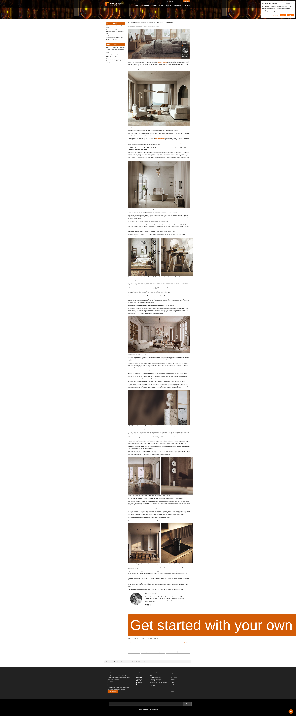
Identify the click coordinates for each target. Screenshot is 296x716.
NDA (151, 675)
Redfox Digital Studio (181, 143)
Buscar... (106, 703)
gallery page (167, 571)
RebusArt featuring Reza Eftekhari (114, 25)
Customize (275, 15)
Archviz (129, 638)
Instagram (157, 564)
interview (134, 638)
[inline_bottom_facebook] (134, 652)
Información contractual (155, 679)
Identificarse (186, 1)
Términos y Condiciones (155, 677)
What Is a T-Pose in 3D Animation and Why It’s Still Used (114, 38)
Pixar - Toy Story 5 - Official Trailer (114, 60)
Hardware (173, 679)
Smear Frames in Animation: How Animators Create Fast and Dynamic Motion (115, 31)
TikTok (138, 684)
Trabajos (173, 684)
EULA (151, 684)
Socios (172, 682)
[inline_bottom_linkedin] (159, 652)
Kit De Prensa (174, 677)
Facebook (139, 679)
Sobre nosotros (174, 675)
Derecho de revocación (155, 680)
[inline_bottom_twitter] (147, 652)
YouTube (139, 682)
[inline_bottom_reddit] (172, 652)
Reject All (283, 15)
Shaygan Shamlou (162, 62)
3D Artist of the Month (141, 638)
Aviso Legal (152, 685)
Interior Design (149, 638)
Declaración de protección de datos (116, 689)
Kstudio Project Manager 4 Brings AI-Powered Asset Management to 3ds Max (115, 49)
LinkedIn (139, 680)
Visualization (156, 638)
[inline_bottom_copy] (184, 652)
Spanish (171, 1)
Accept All (290, 15)
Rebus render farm (155, 61)
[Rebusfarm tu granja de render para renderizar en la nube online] (113, 3)
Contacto (139, 675)
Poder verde (174, 680)
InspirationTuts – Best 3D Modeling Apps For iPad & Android (114, 55)
